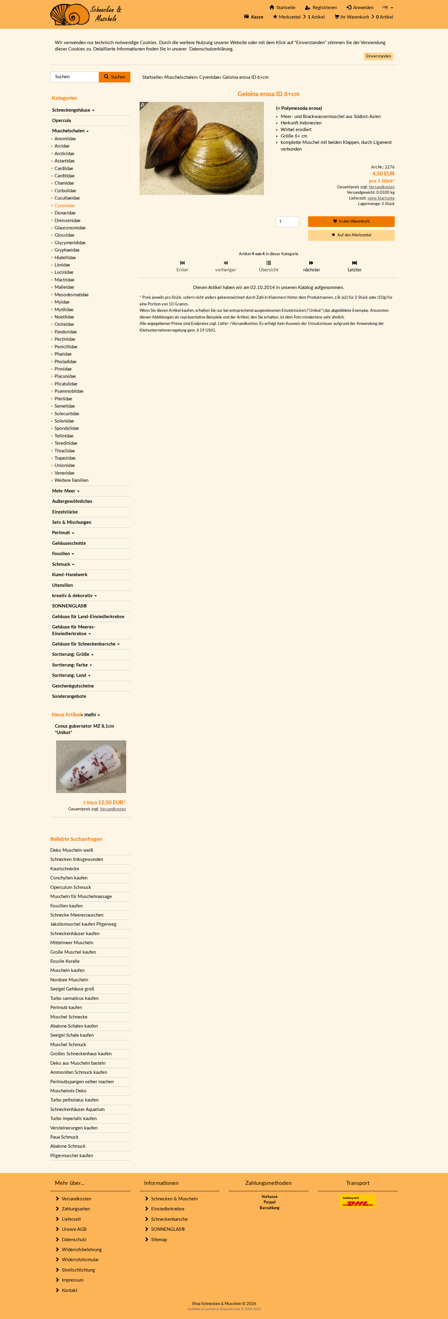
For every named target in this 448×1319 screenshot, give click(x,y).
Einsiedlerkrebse (166, 1209)
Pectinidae (65, 339)
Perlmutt (61, 533)
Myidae (62, 302)
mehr (90, 714)
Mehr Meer (64, 491)
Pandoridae (66, 332)
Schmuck (61, 564)
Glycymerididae (70, 243)
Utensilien (62, 585)
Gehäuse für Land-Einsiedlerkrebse (88, 616)
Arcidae (62, 146)
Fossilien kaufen (66, 906)
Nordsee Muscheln (69, 980)
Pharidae (63, 354)
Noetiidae (64, 317)
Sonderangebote (69, 696)
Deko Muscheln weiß (71, 850)
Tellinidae (64, 436)
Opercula (61, 120)
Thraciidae (65, 451)
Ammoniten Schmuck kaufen (78, 1072)
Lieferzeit (70, 1219)
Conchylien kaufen (68, 878)
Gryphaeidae (67, 250)
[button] (388, 7)
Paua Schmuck (64, 1137)
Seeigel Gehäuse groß (72, 989)
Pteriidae (63, 399)
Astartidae (65, 161)
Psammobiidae (69, 391)
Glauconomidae (70, 228)
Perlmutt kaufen (66, 1007)
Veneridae (64, 473)
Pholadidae (65, 362)
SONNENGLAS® (69, 606)
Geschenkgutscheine (73, 686)
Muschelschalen (69, 131)
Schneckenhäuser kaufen (74, 933)
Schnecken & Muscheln (173, 1199)
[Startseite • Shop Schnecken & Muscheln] (86, 14)
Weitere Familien (71, 480)
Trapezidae (65, 458)
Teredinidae (66, 443)
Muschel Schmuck (68, 1044)
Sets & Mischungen (71, 522)
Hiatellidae (65, 258)
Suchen (116, 77)
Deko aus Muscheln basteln (77, 1063)
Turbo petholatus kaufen (74, 1100)
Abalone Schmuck (68, 1146)
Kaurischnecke (64, 869)
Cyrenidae (65, 206)
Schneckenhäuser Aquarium (77, 1109)
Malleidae (64, 287)
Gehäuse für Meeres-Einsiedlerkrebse (73, 630)
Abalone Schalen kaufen (74, 1026)
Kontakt (68, 1290)
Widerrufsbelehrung (80, 1250)
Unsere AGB (73, 1229)
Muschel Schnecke (68, 1017)
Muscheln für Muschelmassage (81, 896)
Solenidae (64, 421)
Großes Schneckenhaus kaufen (81, 1054)
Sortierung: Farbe (70, 665)
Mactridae (64, 280)
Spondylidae (67, 428)
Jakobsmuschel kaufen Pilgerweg (83, 924)
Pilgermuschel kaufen (71, 1156)
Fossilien (61, 554)
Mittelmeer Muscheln (71, 943)
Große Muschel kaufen (73, 952)
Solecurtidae (67, 414)
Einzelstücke (65, 512)
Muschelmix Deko (68, 1091)
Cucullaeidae (67, 198)
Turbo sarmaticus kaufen (74, 998)
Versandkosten (113, 809)
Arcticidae (64, 153)
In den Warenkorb (353, 222)
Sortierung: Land (69, 675)
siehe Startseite (381, 198)
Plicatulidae (66, 384)
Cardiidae (64, 168)
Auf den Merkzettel (353, 235)
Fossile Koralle (65, 961)
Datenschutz (73, 1239)
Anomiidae (65, 139)
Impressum (71, 1280)
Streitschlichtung (77, 1270)
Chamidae (64, 183)
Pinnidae (63, 369)
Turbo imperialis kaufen (73, 1118)
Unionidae (65, 465)
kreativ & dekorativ (73, 595)
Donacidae (65, 213)
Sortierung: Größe (71, 654)
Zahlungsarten (74, 1209)
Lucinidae (64, 272)
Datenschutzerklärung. (211, 49)
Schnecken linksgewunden (76, 859)
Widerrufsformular (79, 1260)
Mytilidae (64, 310)
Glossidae (64, 235)
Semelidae (65, 406)
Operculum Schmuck (70, 887)
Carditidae (65, 176)
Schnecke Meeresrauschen (76, 915)
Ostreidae (64, 324)
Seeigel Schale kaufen (72, 1035)
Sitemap (158, 1239)
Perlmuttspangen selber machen (82, 1082)
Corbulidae (65, 191)
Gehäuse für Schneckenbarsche (84, 644)
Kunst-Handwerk (69, 574)
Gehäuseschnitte (69, 543)
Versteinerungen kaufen (74, 1128)
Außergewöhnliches (72, 501)
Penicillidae (66, 347)
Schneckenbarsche (168, 1219)
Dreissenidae (67, 220)
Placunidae (65, 376)
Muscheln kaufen (67, 970)
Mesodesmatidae (72, 295)
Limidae (62, 265)
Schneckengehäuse (71, 110)
